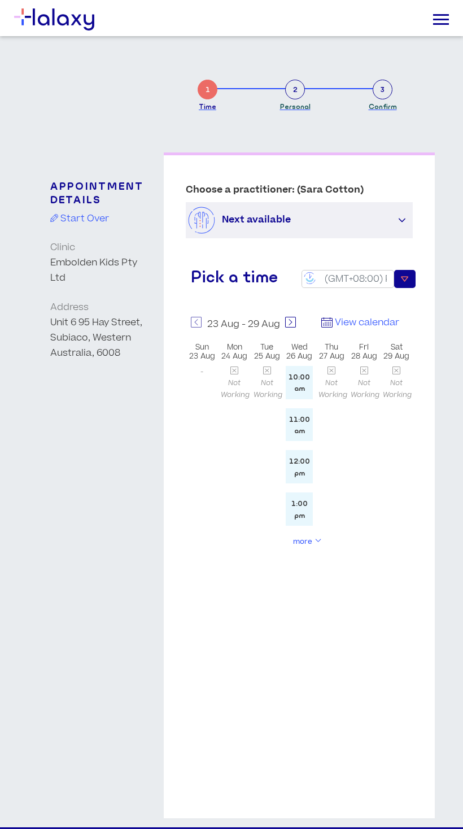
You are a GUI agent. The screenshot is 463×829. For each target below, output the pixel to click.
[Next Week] (291, 324)
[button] (402, 220)
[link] (207, 92)
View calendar (366, 322)
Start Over (83, 218)
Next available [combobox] (256, 219)
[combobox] (348, 279)
